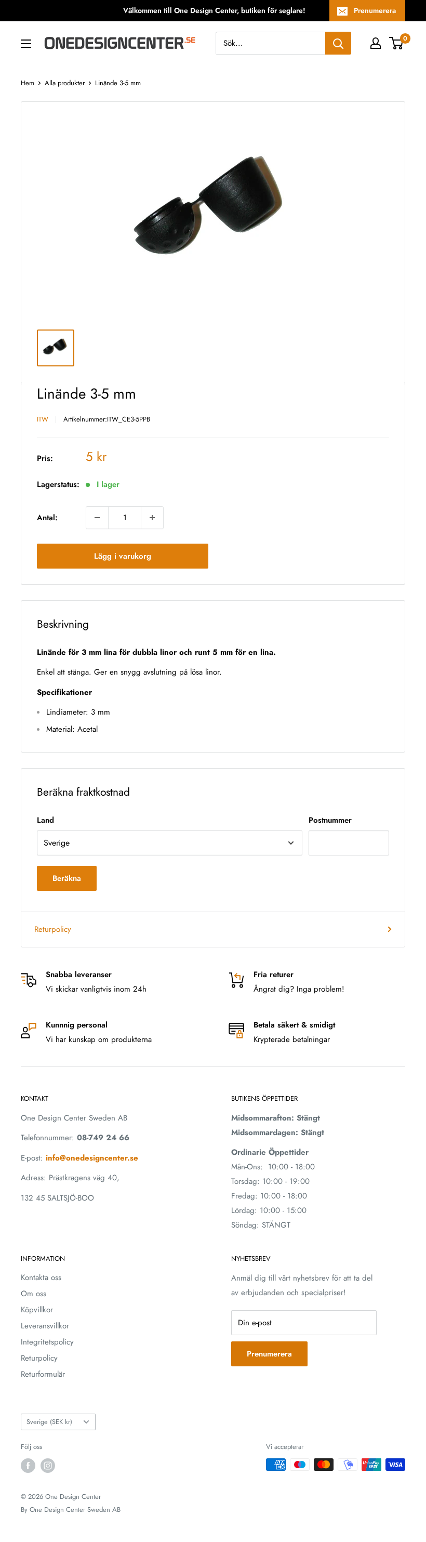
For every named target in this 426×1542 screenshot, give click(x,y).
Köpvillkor (37, 1309)
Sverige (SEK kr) (49, 1422)
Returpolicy (52, 929)
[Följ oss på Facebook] (28, 1465)
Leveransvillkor (45, 1326)
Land (45, 820)
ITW (42, 419)
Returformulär (43, 1374)
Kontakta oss (41, 1277)
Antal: (47, 517)
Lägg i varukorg (122, 556)
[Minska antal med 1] (97, 518)
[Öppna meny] (26, 43)
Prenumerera (375, 10)
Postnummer (330, 820)
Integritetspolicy (47, 1342)
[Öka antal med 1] (152, 518)
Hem (27, 83)
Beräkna (66, 878)
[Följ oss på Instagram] (48, 1465)
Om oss (33, 1293)
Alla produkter (65, 83)
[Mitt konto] (375, 43)
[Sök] (338, 43)
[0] (396, 43)
